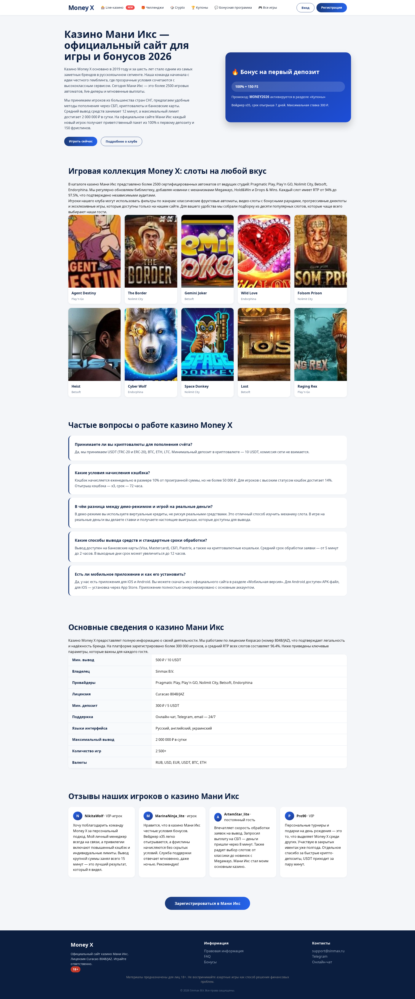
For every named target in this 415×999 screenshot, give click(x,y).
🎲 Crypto (177, 7)
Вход (306, 8)
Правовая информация (224, 951)
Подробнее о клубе (121, 141)
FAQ (207, 956)
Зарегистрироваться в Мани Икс (207, 903)
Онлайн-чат (322, 962)
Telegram (319, 956)
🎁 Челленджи (152, 7)
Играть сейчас (81, 141)
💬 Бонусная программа (233, 7)
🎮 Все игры (267, 7)
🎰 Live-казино (117, 7)
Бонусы (210, 962)
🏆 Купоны (199, 7)
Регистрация (331, 7)
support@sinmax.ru (328, 951)
